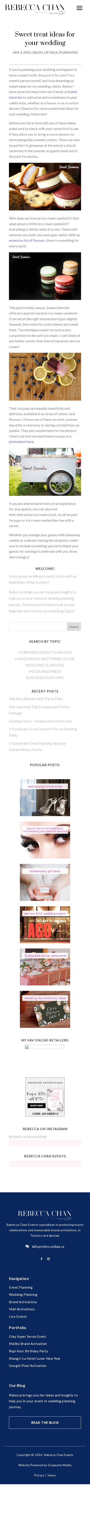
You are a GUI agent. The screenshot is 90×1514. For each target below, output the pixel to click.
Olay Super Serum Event (27, 1336)
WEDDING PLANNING (45, 665)
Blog (38, 52)
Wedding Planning (23, 1294)
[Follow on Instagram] (48, 1258)
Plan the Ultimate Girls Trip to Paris (36, 699)
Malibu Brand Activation (28, 1344)
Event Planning (21, 1287)
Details (51, 52)
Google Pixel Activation (28, 1366)
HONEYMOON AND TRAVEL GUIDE (45, 659)
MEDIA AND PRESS (45, 671)
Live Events (18, 1316)
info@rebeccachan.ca (48, 1246)
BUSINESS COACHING (45, 677)
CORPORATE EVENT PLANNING (45, 652)
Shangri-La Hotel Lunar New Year (35, 1358)
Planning (68, 52)
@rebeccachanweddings (28, 1136)
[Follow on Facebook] (41, 1258)
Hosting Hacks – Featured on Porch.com (40, 721)
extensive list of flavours (27, 240)
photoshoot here (21, 441)
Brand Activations (23, 1302)
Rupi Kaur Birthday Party (28, 1351)
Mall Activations (22, 1309)
